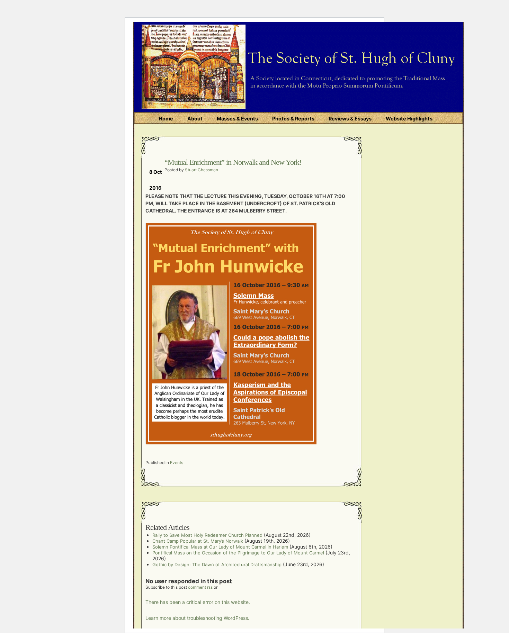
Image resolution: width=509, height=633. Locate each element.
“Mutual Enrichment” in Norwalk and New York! (232, 162)
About (195, 118)
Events (176, 462)
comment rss (200, 587)
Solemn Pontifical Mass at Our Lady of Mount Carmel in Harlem (220, 547)
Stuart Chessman (201, 169)
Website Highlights (409, 118)
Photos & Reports (293, 118)
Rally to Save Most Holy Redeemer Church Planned (207, 535)
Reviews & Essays (350, 118)
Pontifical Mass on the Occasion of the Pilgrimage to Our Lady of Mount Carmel (238, 552)
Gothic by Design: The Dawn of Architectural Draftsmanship (217, 564)
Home (166, 118)
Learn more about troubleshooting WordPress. (197, 618)
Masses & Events (237, 118)
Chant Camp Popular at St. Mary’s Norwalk (197, 541)
